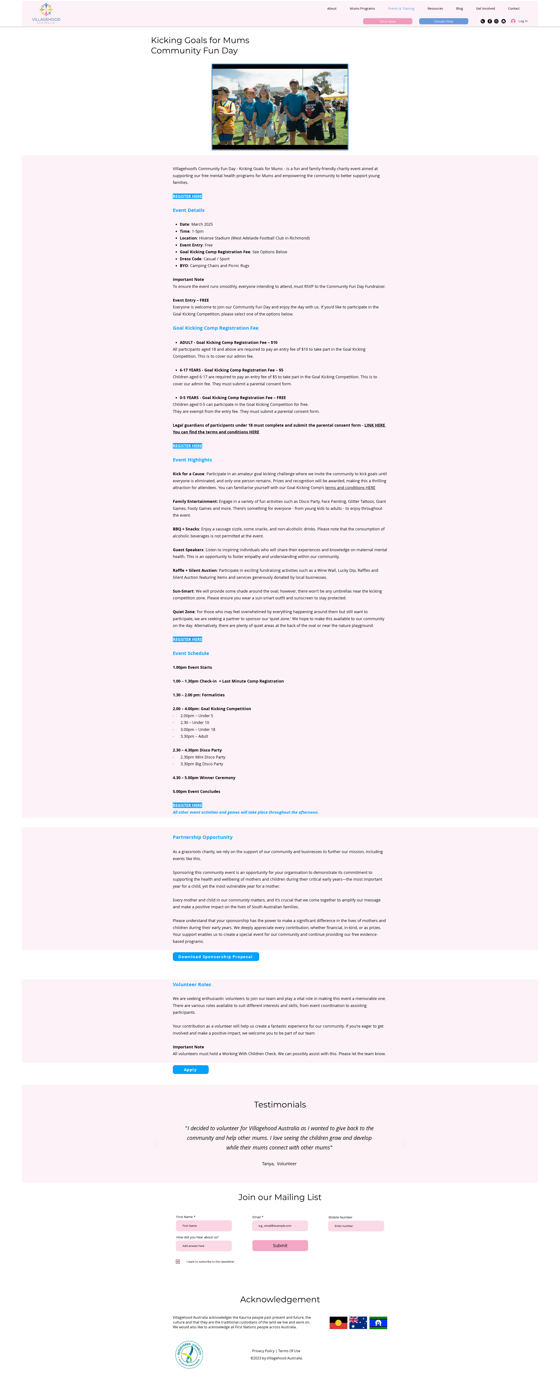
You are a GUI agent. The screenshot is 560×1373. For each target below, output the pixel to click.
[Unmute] (225, 143)
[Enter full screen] (342, 143)
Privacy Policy (263, 1350)
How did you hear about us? (197, 1237)
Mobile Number (340, 1217)
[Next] (404, 1144)
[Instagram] (496, 21)
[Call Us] (483, 21)
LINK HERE (375, 425)
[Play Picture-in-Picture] (334, 143)
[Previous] (156, 1144)
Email (256, 1217)
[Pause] (218, 143)
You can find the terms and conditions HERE (216, 432)
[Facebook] (490, 21)
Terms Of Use (289, 1350)
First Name (184, 1216)
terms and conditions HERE (350, 487)
